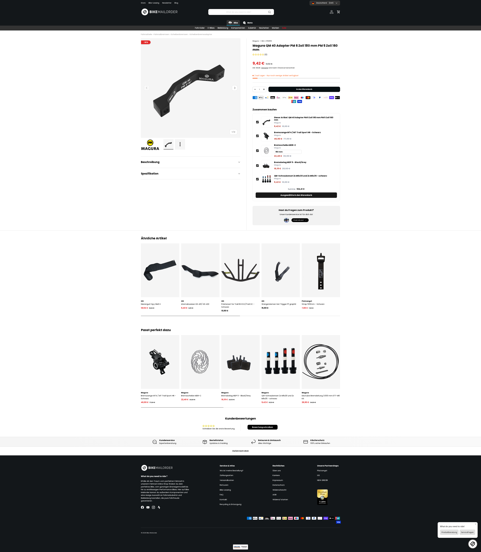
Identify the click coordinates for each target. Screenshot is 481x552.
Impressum (278, 480)
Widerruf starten (280, 499)
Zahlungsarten (226, 475)
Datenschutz (279, 485)
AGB (274, 494)
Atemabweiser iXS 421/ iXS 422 (195, 304)
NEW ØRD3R (322, 480)
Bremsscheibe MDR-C (285, 145)
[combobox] (241, 12)
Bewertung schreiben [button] (262, 427)
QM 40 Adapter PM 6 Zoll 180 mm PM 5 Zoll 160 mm (303, 118)
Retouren (224, 485)
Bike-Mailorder (152, 533)
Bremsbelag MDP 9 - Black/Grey (290, 162)
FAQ (221, 494)
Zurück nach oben (240, 451)
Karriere (276, 475)
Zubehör (252, 28)
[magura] (151, 144)
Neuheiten (264, 28)
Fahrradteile (146, 34)
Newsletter (166, 3)
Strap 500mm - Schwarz (313, 304)
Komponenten (238, 28)
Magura (256, 41)
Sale (284, 28)
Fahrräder (200, 28)
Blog (176, 3)
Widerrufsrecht (279, 490)
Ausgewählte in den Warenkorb (296, 195)
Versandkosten (227, 480)
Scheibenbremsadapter (201, 34)
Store (143, 3)
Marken (275, 28)
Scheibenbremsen (179, 34)
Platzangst (322, 470)
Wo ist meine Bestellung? (231, 470)
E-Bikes (211, 28)
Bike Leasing (225, 490)
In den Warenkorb (304, 89)
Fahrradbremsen (161, 34)
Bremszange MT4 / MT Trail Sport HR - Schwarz (297, 132)
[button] (338, 12)
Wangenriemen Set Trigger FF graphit (279, 304)
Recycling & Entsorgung (230, 504)
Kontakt (223, 499)
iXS (318, 475)
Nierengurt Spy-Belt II (150, 304)
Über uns (277, 470)
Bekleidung (223, 28)
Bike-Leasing (154, 3)
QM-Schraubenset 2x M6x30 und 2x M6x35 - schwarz (300, 176)
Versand (264, 68)
